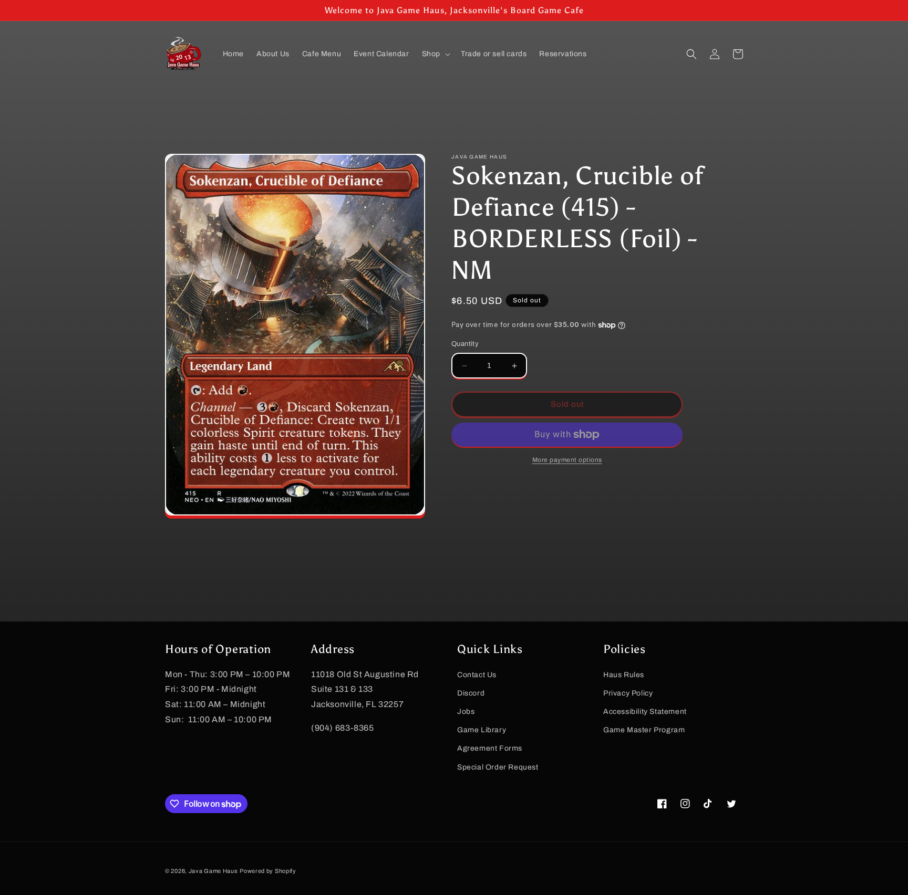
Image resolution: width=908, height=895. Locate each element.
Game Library (481, 730)
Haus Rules (623, 675)
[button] (435, 54)
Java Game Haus (213, 871)
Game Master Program (644, 730)
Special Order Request (498, 767)
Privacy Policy (628, 693)
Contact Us (477, 675)
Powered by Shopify (268, 871)
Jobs (465, 711)
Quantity (465, 344)
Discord (470, 693)
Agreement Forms (489, 748)
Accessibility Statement (645, 711)
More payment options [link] (567, 460)
